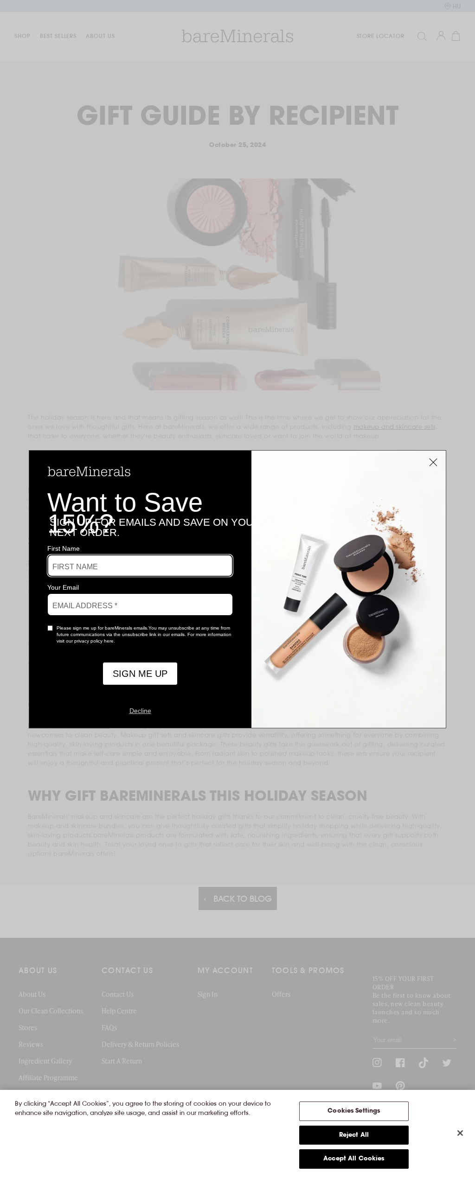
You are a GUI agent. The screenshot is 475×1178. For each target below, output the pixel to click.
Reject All (354, 1135)
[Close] (460, 1133)
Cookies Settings (353, 1111)
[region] (237, 1134)
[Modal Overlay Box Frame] (237, 589)
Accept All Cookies (353, 1159)
